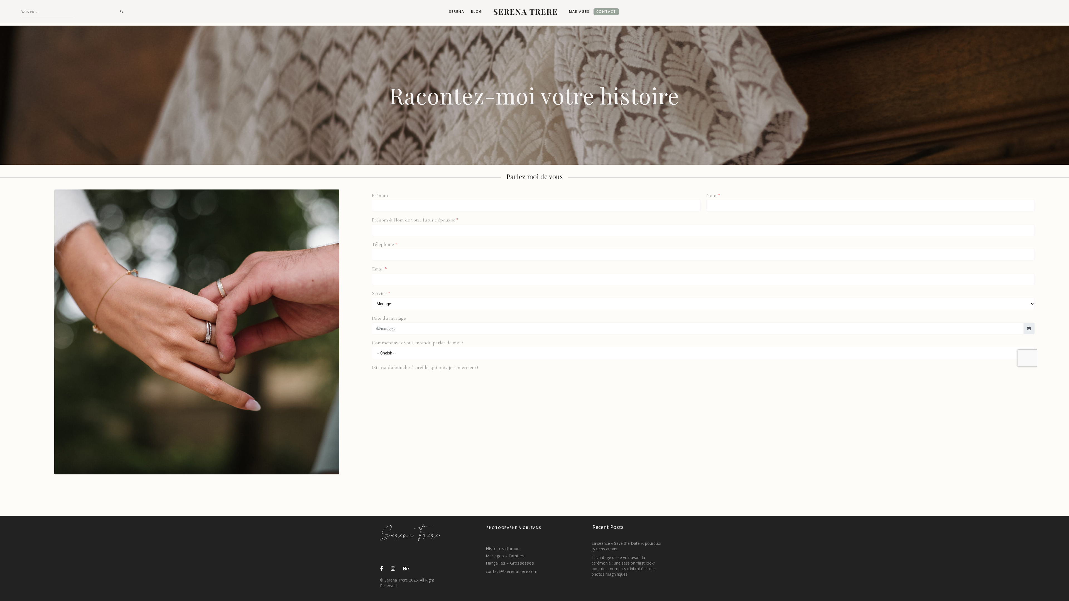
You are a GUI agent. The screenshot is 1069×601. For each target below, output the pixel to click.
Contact (606, 11)
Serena (456, 11)
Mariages (579, 11)
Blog (476, 11)
